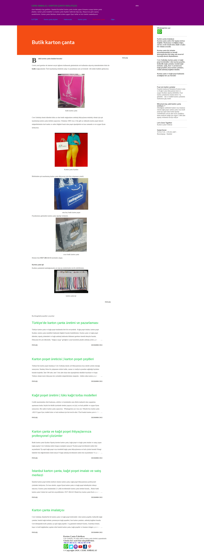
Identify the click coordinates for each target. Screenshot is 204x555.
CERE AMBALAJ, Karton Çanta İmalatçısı (54, 6)
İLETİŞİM (34, 19)
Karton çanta (82, 19)
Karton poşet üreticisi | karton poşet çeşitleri (63, 359)
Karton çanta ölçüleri (51, 19)
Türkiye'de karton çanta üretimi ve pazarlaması (65, 323)
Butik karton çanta (99, 19)
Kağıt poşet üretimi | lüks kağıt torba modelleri (64, 395)
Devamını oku (96, 345)
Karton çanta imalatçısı (48, 510)
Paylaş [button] (125, 58)
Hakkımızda (68, 19)
